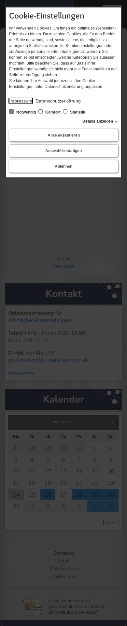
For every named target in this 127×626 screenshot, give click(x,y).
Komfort (53, 112)
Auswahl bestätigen (63, 151)
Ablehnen (63, 166)
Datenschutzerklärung (58, 100)
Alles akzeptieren (64, 135)
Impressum (20, 100)
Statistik (77, 112)
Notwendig (26, 112)
